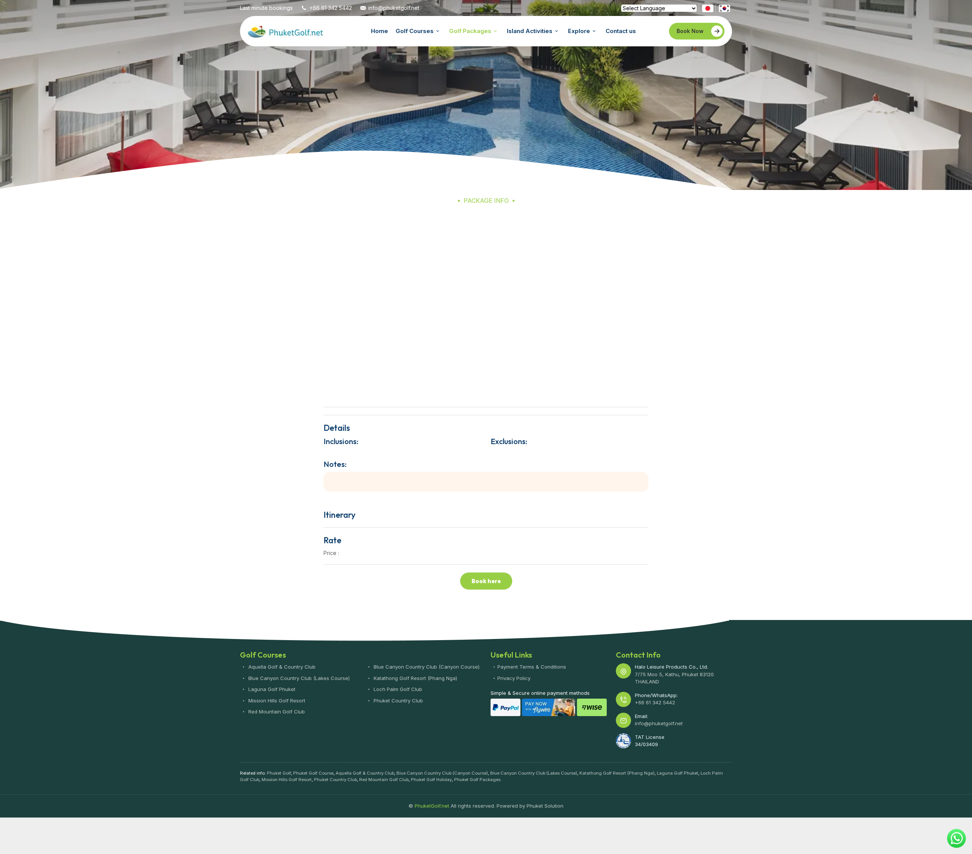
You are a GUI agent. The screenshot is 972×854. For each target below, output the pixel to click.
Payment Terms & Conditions (531, 667)
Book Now (690, 31)
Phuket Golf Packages (477, 779)
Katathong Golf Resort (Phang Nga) (414, 678)
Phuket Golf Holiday (431, 779)
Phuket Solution (545, 806)
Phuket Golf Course (313, 773)
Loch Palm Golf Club (397, 689)
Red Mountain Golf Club (276, 712)
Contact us (621, 31)
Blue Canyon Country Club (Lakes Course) (298, 678)
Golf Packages (470, 31)
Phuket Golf (279, 773)
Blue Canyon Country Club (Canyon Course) (426, 667)
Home (379, 31)
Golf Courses (415, 31)
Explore (579, 31)
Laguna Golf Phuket (271, 689)
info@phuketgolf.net (393, 8)
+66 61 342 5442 (330, 8)
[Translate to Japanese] (707, 8)
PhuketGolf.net (285, 31)
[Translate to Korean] (724, 8)
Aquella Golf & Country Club (281, 667)
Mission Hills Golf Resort (276, 700)
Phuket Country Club (397, 700)
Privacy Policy (513, 678)
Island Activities (529, 31)
